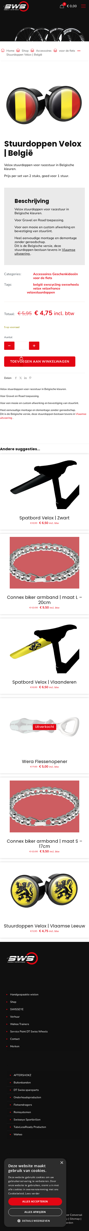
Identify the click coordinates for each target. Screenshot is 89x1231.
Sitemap (75, 1219)
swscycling (52, 284)
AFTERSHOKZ (22, 1075)
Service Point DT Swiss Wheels (29, 1031)
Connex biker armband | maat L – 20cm (44, 599)
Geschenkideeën (65, 274)
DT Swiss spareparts (26, 1090)
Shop (25, 51)
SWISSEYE (17, 1009)
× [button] (61, 1162)
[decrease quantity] (9, 346)
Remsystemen (22, 1112)
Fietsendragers (23, 1105)
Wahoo (18, 1134)
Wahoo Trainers (19, 1024)
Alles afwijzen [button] (35, 1212)
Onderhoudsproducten (27, 1097)
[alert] (35, 1192)
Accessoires (44, 51)
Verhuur (15, 1017)
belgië (38, 284)
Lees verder (32, 1193)
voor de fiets (67, 51)
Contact (15, 1039)
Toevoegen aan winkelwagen (39, 361)
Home (10, 51)
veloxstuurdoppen (41, 292)
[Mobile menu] (83, 6)
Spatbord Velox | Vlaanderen (44, 682)
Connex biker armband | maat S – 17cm (44, 843)
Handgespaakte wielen (24, 994)
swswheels (70, 284)
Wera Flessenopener (44, 761)
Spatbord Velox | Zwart (44, 518)
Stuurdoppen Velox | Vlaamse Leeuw (44, 926)
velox (37, 288)
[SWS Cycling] (16, 6)
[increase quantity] (34, 346)
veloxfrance (51, 288)
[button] (35, 1221)
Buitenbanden (22, 1082)
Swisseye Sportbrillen (27, 1120)
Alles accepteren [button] (35, 1201)
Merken (14, 1046)
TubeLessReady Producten (30, 1127)
